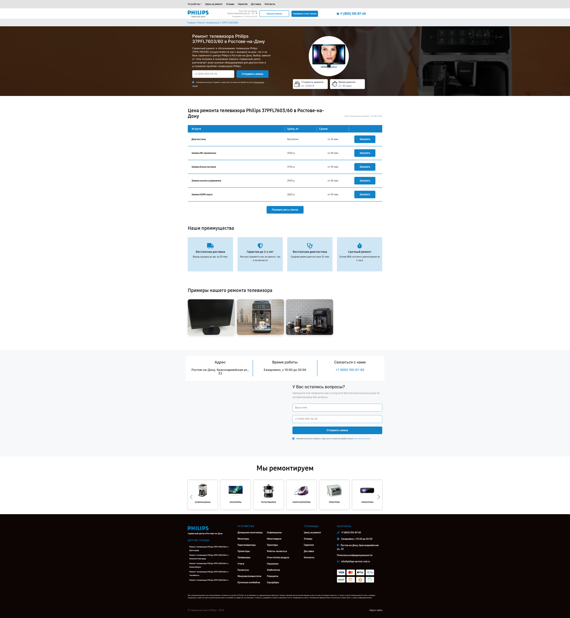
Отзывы (230, 4)
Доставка (256, 4)
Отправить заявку (252, 74)
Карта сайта (375, 610)
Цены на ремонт (214, 4)
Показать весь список (285, 209)
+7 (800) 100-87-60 (349, 370)
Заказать (365, 139)
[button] (191, 497)
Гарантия (242, 4)
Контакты (270, 4)
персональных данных (362, 439)
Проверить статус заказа (304, 13)
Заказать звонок (274, 13)
